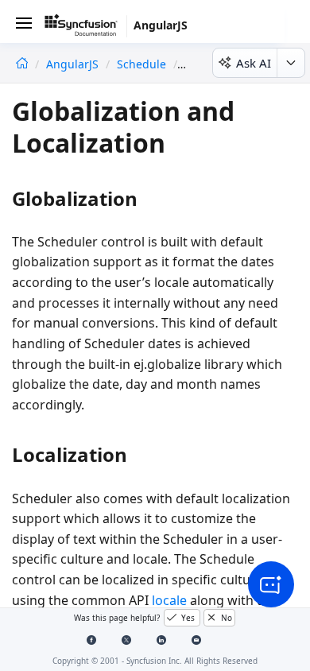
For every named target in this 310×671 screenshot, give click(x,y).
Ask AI (253, 63)
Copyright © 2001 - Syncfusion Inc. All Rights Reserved (155, 660)
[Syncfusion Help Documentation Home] (86, 28)
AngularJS (74, 64)
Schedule (141, 64)
